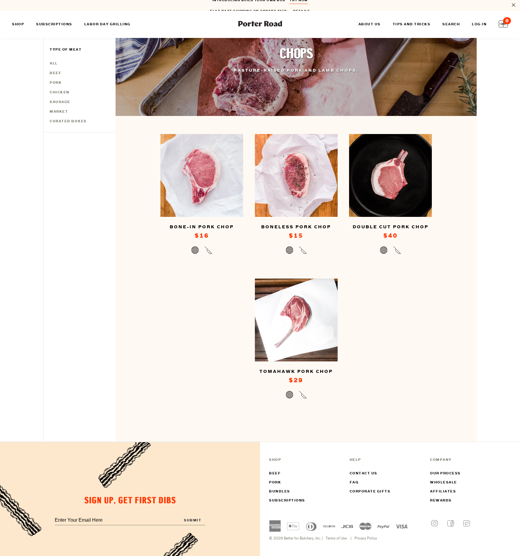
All (54, 63)
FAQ (354, 482)
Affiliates (443, 491)
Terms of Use (336, 538)
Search (451, 24)
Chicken (60, 92)
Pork (56, 82)
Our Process (445, 473)
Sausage (60, 102)
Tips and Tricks (412, 24)
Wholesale (443, 482)
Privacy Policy (365, 538)
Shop (18, 24)
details (301, 5)
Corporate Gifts (370, 491)
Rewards (441, 500)
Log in (479, 24)
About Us (369, 24)
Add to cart (202, 251)
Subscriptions (287, 500)
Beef (55, 73)
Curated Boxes (68, 121)
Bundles (279, 491)
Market (59, 111)
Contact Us (363, 473)
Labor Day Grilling (107, 24)
